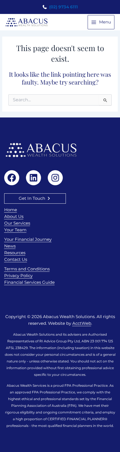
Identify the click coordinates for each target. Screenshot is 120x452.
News (10, 246)
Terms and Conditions (27, 268)
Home (10, 209)
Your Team (15, 229)
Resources (14, 252)
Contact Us (15, 259)
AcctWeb (81, 323)
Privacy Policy (18, 275)
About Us (13, 216)
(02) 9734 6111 (63, 6)
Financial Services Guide (29, 282)
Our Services (17, 223)
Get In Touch (32, 198)
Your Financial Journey (28, 239)
